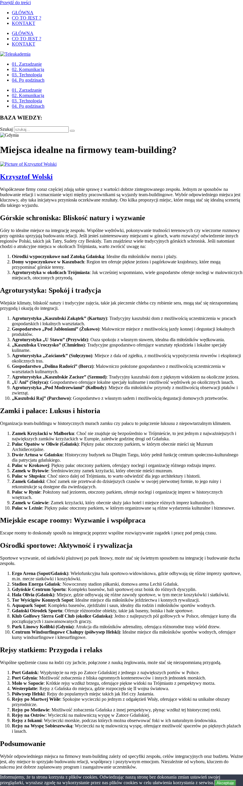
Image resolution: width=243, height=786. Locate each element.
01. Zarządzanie (27, 64)
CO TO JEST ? (26, 17)
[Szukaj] (72, 131)
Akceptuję (225, 783)
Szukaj (6, 129)
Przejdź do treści (15, 2)
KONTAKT (23, 23)
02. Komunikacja (28, 69)
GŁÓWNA (22, 12)
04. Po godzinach (28, 80)
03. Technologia (27, 74)
